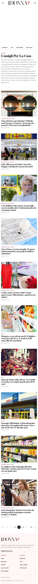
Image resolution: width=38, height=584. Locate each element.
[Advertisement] (19, 26)
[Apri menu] (3, 3)
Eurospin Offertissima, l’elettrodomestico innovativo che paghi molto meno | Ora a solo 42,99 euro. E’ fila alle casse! (18, 425)
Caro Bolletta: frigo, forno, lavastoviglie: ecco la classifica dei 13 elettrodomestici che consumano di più (18, 207)
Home (2, 558)
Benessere (5, 47)
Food (12, 47)
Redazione (3, 561)
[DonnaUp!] (19, 3)
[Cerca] (35, 3)
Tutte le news (29, 47)
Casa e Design (19, 47)
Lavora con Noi (5, 568)
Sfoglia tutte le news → (7, 551)
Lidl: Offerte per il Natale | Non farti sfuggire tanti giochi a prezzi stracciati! (17, 165)
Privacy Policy (4, 571)
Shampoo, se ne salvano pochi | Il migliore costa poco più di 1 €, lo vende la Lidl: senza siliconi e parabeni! (18, 338)
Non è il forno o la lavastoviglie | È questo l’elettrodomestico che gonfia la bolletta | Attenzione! (18, 251)
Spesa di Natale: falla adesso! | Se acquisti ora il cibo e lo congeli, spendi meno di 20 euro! (18, 381)
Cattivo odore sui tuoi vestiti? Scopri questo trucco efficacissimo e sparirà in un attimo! (18, 294)
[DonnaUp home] (10, 539)
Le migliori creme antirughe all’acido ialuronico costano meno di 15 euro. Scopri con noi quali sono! (18, 468)
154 (15, 527)
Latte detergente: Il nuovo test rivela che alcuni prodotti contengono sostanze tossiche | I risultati (17, 512)
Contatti (3, 564)
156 (23, 527)
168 (31, 527)
